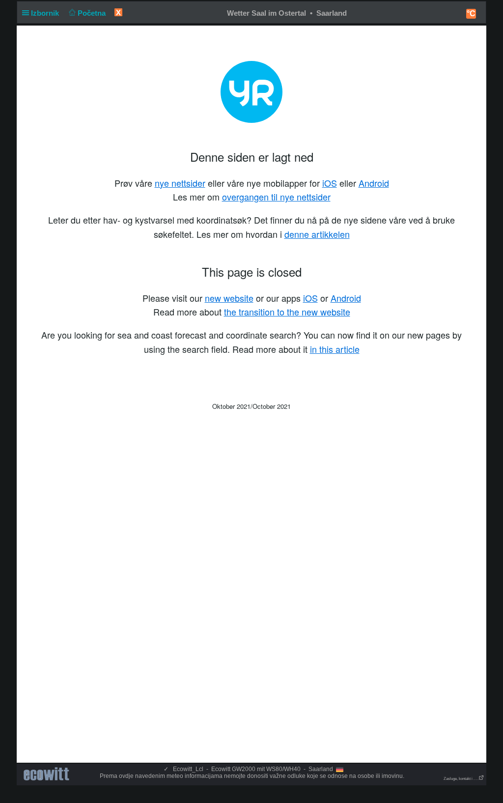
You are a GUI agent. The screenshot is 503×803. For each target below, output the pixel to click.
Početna (93, 13)
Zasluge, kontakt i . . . (461, 778)
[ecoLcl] (48, 774)
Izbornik (46, 13)
